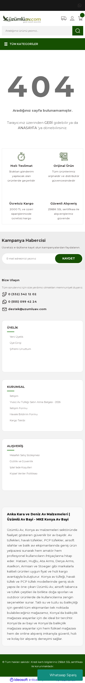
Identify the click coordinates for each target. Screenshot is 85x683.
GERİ (48, 122)
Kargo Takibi (17, 420)
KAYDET (68, 258)
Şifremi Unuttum (20, 349)
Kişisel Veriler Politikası (23, 473)
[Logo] (22, 18)
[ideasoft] (19, 680)
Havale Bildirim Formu (24, 414)
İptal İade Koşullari (21, 467)
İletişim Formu (18, 408)
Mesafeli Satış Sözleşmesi (25, 455)
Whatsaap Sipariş (63, 675)
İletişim (14, 396)
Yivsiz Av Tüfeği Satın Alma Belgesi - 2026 (35, 402)
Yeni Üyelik (16, 336)
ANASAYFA (27, 128)
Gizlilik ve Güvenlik (21, 461)
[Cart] (80, 18)
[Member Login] (72, 18)
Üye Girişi (15, 342)
